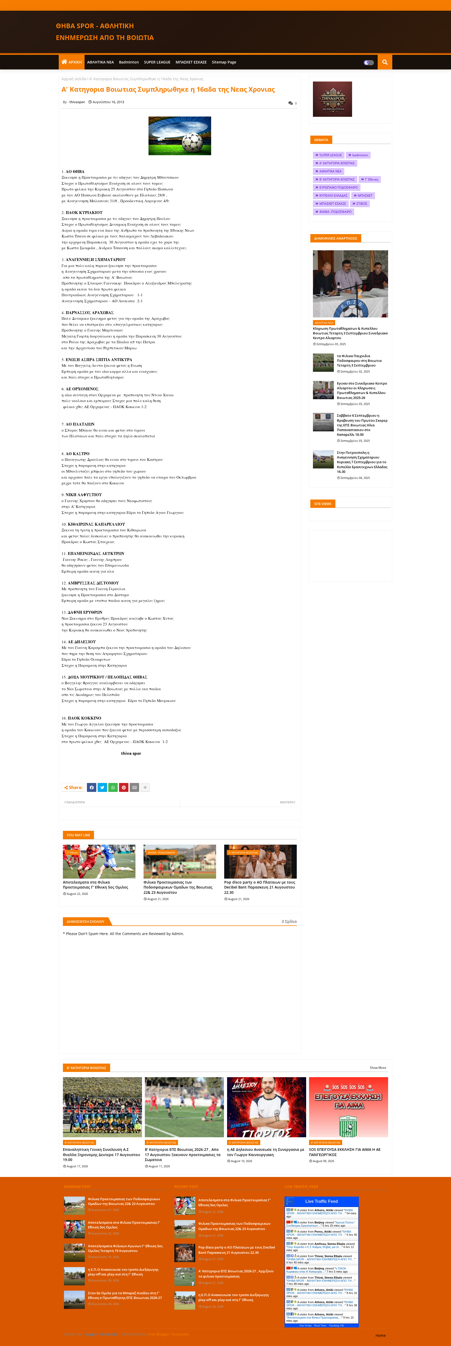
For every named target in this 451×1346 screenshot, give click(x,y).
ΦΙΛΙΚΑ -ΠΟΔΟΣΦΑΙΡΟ (335, 212)
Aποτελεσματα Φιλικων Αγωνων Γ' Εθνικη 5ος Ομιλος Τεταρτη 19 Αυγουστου (125, 1248)
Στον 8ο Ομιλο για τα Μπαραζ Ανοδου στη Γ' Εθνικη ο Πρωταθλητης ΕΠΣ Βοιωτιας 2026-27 (125, 1295)
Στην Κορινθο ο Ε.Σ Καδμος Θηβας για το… (314, 1247)
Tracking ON (336, 1325)
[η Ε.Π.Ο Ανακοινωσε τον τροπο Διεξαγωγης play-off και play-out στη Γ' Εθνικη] (74, 1276)
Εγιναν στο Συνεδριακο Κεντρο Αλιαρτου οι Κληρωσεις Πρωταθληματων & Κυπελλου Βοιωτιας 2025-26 (362, 390)
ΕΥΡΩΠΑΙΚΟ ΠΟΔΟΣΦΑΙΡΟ (338, 187)
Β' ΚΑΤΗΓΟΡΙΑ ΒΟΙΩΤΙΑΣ (337, 179)
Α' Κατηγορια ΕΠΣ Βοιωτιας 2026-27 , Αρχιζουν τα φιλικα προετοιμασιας (236, 1274)
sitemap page (224, 62)
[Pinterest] (123, 787)
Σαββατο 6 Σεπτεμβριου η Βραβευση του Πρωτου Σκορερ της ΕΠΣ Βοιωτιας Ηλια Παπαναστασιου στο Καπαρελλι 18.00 (362, 425)
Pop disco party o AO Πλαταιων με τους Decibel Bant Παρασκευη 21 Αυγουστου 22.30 (259, 887)
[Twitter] (102, 787)
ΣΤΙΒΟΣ (362, 203)
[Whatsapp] (113, 787)
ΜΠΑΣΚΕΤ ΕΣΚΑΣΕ (191, 62)
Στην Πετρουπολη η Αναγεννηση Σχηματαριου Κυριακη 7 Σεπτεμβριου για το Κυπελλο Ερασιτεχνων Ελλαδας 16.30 (362, 462)
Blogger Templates (101, 1334)
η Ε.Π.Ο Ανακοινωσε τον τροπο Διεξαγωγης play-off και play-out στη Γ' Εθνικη (123, 1272)
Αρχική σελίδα (74, 78)
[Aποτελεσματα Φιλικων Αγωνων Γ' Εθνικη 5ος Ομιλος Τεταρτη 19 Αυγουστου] (74, 1253)
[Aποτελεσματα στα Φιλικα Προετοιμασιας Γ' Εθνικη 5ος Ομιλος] (74, 1229)
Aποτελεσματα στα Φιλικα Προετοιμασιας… (314, 1317)
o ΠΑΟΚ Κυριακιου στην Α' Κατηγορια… (316, 1270)
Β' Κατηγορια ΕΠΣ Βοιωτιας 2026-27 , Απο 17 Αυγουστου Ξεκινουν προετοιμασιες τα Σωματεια (183, 1154)
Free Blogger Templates (168, 1334)
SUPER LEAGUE (157, 62)
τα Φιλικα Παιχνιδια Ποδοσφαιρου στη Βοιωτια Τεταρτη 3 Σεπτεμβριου (359, 360)
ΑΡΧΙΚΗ (75, 62)
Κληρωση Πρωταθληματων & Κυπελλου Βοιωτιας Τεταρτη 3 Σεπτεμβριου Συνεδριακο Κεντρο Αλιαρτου (350, 333)
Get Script (306, 1325)
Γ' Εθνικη (371, 179)
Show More (378, 1067)
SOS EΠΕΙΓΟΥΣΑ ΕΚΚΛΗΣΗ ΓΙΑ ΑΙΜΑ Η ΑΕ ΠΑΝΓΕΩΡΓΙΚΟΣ (345, 1152)
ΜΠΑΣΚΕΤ (365, 195)
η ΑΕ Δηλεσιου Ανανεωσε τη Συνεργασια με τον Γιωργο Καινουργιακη (265, 1152)
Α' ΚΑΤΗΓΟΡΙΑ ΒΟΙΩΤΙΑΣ (337, 163)
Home (381, 1335)
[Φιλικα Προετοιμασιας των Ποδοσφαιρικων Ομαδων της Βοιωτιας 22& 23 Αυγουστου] (74, 1206)
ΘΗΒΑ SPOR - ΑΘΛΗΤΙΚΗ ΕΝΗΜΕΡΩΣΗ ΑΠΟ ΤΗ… (319, 1212)
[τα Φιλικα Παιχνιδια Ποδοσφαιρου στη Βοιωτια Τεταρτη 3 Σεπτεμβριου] (323, 362)
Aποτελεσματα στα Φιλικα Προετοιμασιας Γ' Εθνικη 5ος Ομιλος (95, 885)
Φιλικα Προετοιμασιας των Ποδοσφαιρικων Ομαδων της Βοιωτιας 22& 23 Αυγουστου (178, 887)
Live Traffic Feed (321, 1201)
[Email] (134, 787)
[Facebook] (91, 787)
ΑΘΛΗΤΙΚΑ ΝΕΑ (100, 62)
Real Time (320, 1325)
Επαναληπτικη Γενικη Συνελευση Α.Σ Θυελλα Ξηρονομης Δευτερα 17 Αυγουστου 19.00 (101, 1154)
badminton (129, 62)
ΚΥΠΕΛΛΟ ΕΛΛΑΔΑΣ (333, 195)
